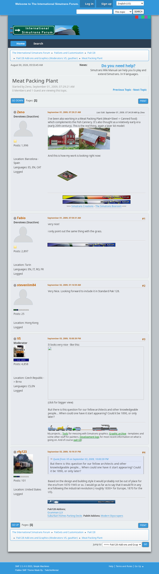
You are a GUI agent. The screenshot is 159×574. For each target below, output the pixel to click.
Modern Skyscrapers (112, 515)
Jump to (97, 544)
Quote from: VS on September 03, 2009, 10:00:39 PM (80, 459)
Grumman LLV (55, 512)
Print (143, 100)
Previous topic (122, 89)
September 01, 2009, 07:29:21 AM (64, 112)
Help (111, 566)
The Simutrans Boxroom (108, 206)
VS (65, 58)
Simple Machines (41, 566)
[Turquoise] (149, 17)
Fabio (21, 218)
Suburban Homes (57, 515)
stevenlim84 (26, 285)
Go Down (17, 100)
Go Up (15, 524)
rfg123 (22, 452)
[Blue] (139, 17)
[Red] (136, 17)
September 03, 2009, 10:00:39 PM (64, 338)
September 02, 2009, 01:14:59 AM (64, 284)
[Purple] (146, 17)
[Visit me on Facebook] (15, 260)
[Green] (142, 17)
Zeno (21, 112)
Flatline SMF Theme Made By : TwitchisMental (36, 570)
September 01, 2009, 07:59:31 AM (64, 217)
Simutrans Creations (82, 206)
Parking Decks (74, 515)
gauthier (72, 58)
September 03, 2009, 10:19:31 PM (64, 451)
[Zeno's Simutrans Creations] (15, 154)
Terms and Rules (124, 566)
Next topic (140, 89)
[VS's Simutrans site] (15, 373)
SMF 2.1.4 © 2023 (23, 566)
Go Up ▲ (139, 566)
